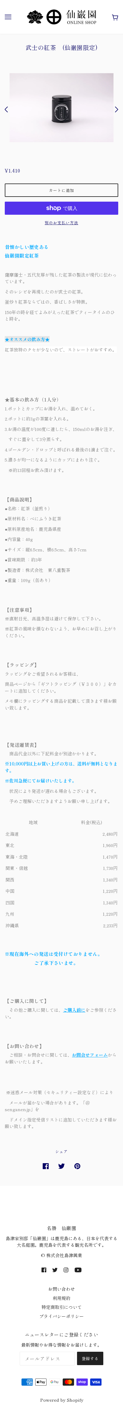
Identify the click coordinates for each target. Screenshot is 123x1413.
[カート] (114, 16)
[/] (61, 16)
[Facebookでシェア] (45, 1166)
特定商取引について (61, 1307)
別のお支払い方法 (61, 222)
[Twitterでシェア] (61, 1166)
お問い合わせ (61, 1289)
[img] (44, 1269)
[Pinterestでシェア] (77, 1166)
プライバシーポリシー (61, 1316)
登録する (90, 1358)
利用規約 (61, 1298)
